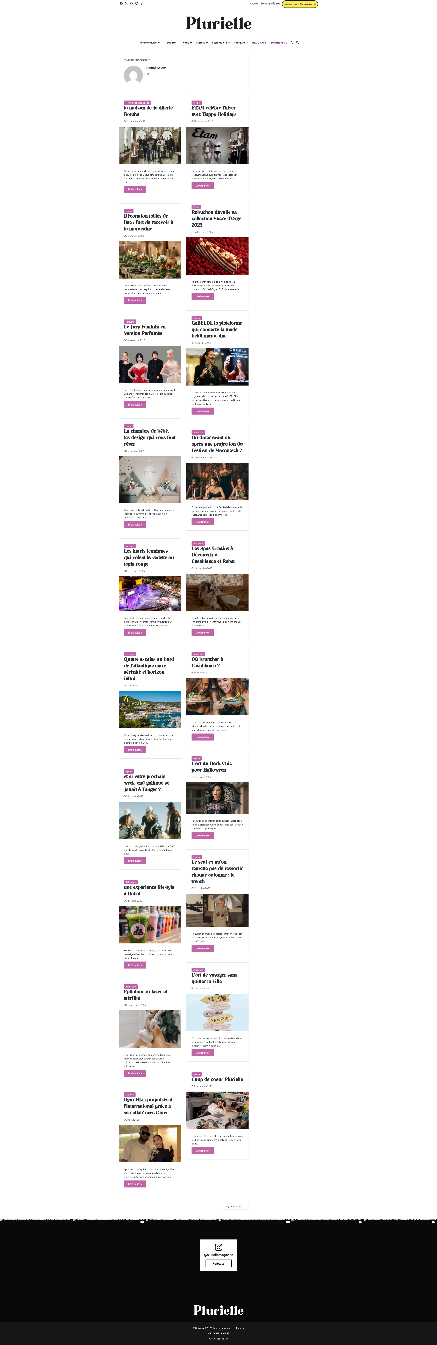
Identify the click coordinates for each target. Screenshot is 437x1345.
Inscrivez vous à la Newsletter (300, 4)
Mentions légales (270, 3)
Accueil (254, 3)
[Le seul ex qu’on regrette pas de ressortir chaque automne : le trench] (217, 910)
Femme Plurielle (149, 42)
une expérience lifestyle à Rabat (149, 890)
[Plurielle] (218, 23)
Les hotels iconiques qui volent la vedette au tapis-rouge (149, 558)
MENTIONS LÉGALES (218, 1333)
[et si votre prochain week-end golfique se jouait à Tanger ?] (150, 820)
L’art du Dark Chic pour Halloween (212, 767)
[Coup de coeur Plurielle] (217, 1110)
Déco (129, 211)
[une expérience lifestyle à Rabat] (150, 924)
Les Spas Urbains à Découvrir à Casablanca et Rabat (213, 555)
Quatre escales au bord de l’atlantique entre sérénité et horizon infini (149, 669)
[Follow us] (218, 1249)
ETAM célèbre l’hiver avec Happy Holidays (214, 111)
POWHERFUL (279, 42)
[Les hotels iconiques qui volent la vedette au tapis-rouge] (150, 593)
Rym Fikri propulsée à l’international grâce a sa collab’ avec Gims (148, 1106)
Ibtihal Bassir (156, 68)
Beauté (171, 42)
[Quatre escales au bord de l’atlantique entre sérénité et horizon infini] (150, 709)
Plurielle (240, 1328)
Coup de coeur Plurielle (217, 1079)
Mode (185, 42)
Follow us (218, 1263)
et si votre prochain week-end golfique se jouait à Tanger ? (146, 783)
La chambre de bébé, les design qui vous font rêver (149, 438)
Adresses (198, 432)
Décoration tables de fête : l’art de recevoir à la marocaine (148, 223)
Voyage (130, 546)
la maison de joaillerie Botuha (148, 111)
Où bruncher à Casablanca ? (207, 662)
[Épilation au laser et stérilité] (150, 1029)
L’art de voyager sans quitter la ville (214, 978)
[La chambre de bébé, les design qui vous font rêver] (150, 479)
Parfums (130, 321)
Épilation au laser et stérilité (145, 995)
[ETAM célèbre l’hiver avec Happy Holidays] (217, 145)
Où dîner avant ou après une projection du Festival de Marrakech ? (217, 444)
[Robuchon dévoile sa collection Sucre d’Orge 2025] (217, 256)
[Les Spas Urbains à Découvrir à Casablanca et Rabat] (217, 592)
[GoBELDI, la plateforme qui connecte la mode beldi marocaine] (217, 367)
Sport (129, 771)
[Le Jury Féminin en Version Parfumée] (150, 364)
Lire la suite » (135, 189)
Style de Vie (219, 42)
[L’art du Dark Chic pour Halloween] (217, 798)
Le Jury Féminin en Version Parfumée (145, 330)
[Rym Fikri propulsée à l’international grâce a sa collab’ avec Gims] (150, 1143)
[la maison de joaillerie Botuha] (150, 145)
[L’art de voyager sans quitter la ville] (217, 1012)
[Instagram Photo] (36, 1255)
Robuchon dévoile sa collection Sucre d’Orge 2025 (216, 219)
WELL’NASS (259, 42)
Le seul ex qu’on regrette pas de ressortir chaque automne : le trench (217, 872)
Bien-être (198, 543)
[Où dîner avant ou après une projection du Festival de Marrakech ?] (217, 481)
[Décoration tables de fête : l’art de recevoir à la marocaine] (150, 260)
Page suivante (233, 1206)
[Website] (148, 74)
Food (196, 207)
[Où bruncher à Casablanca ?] (217, 696)
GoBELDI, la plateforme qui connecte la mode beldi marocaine (217, 330)
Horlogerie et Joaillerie (137, 102)
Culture (200, 42)
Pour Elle (239, 42)
